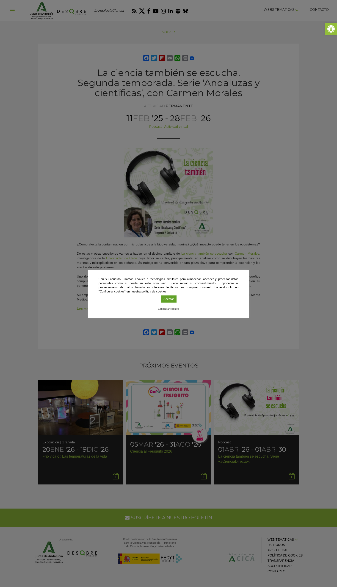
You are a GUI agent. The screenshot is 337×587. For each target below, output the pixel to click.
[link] (331, 29)
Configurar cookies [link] (168, 308)
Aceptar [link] (168, 299)
